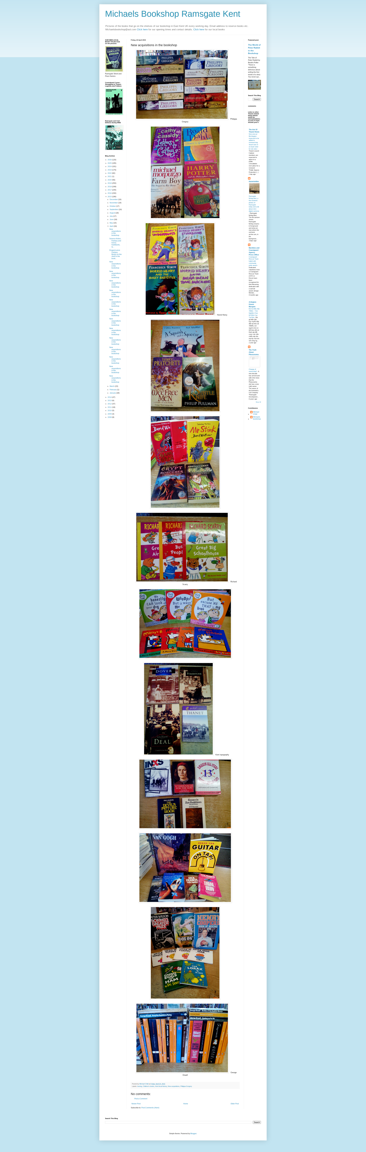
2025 (110, 163)
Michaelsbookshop (257, 418)
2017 (110, 190)
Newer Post (136, 1104)
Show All (258, 402)
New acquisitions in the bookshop (115, 232)
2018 (110, 187)
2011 (110, 407)
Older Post (235, 1104)
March (112, 386)
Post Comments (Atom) (150, 1108)
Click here (142, 29)
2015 (110, 197)
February (113, 390)
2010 (110, 411)
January (113, 393)
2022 (110, 173)
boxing (139, 1086)
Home (185, 1104)
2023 (110, 170)
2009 (110, 414)
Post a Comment (140, 1099)
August (113, 213)
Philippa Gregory (186, 1086)
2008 (110, 417)
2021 (110, 176)
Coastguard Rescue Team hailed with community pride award (253, 261)
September (114, 209)
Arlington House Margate (252, 304)
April (112, 226)
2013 (110, 401)
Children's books (148, 1086)
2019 (110, 183)
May (111, 223)
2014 (110, 397)
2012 (110, 404)
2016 (110, 193)
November (114, 203)
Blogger (193, 1134)
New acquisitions (174, 1086)
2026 (110, 160)
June (112, 219)
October (113, 206)
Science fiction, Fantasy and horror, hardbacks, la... (115, 243)
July (111, 216)
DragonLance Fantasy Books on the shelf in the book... (115, 254)
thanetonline (254, 181)
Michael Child (256, 413)
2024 (110, 166)
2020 (110, 180)
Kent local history (161, 1086)
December (114, 199)
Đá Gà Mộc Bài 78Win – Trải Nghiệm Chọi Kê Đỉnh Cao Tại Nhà (254, 313)
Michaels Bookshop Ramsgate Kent (172, 14)
